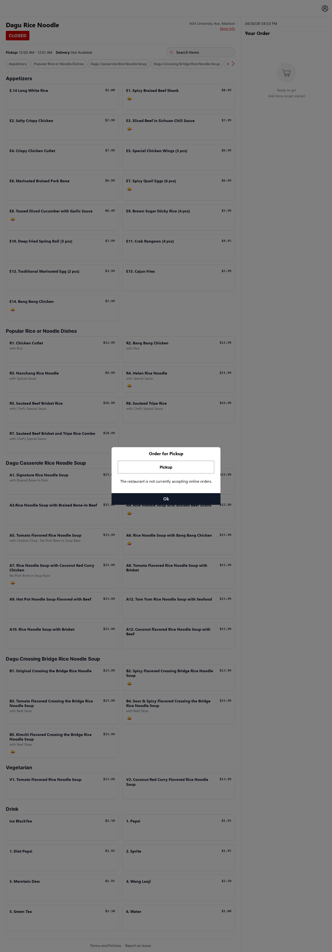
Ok (166, 499)
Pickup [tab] (166, 467)
